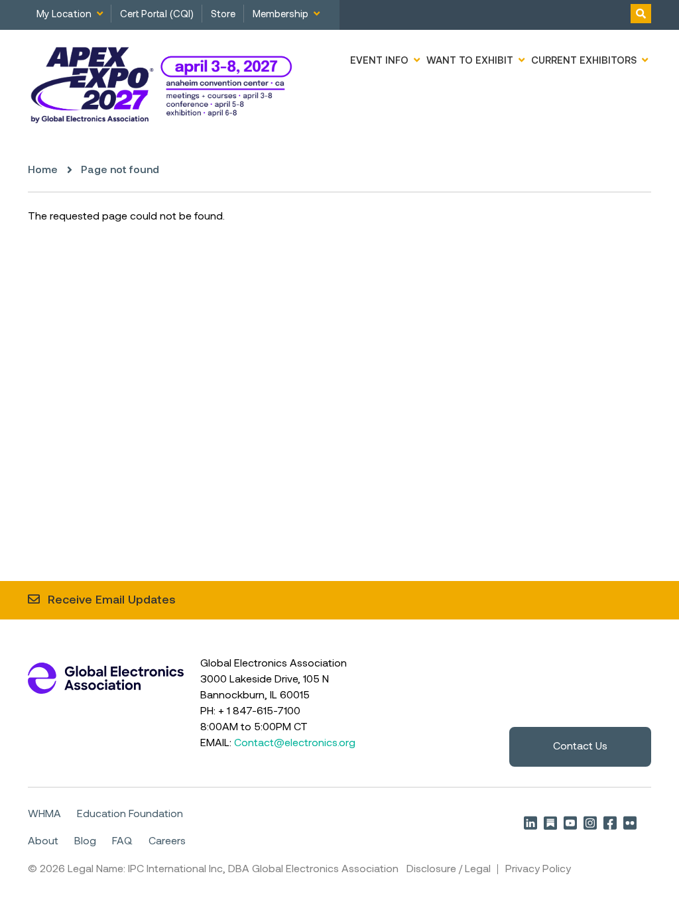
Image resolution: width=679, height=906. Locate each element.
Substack (550, 823)
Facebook (610, 823)
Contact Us (580, 746)
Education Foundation (130, 814)
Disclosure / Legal (448, 869)
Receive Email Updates (112, 600)
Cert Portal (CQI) (157, 14)
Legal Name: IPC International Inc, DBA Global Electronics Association (233, 869)
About (43, 841)
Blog (85, 841)
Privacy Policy (538, 869)
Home (43, 170)
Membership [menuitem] (280, 14)
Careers (167, 841)
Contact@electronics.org (294, 743)
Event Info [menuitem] (379, 61)
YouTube (570, 823)
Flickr (630, 823)
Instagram (590, 823)
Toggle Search (641, 13)
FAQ (122, 841)
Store (223, 14)
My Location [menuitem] (64, 14)
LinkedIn (530, 823)
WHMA (44, 814)
